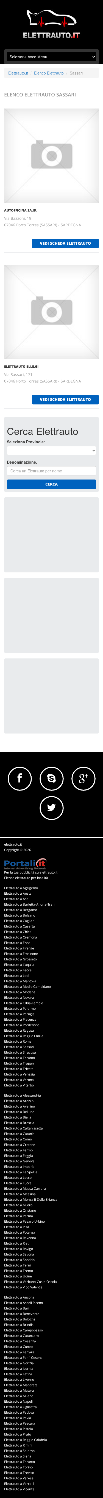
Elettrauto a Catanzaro (21, 1335)
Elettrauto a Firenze (19, 948)
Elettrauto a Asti (16, 899)
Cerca (51, 484)
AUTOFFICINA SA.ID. (20, 210)
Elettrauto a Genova (19, 1161)
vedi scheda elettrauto (65, 243)
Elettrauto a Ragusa (19, 1030)
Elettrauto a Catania (19, 1133)
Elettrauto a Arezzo (19, 1100)
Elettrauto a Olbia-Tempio (23, 1003)
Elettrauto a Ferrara (19, 1352)
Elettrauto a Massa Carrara (25, 1188)
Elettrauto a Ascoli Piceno (23, 1302)
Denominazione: (22, 462)
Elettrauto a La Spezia (20, 1172)
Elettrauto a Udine (18, 1276)
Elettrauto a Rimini (18, 1445)
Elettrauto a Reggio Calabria (25, 1439)
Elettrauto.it (18, 73)
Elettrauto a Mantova (20, 981)
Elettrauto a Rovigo (18, 1248)
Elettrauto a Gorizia (19, 1363)
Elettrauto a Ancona (19, 1297)
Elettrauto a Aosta (18, 893)
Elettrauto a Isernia (18, 1368)
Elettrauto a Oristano (20, 1210)
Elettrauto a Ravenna (20, 1238)
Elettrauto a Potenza (19, 1232)
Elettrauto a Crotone (19, 1144)
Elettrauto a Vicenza (19, 1489)
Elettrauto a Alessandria (22, 1095)
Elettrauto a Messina (20, 1194)
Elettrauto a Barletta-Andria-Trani (29, 904)
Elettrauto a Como (18, 1139)
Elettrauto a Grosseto (20, 959)
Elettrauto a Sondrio (19, 1259)
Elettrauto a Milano (18, 1396)
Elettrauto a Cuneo (18, 1346)
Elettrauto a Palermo (20, 1008)
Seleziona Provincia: (26, 441)
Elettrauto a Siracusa (20, 1052)
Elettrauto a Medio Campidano (27, 986)
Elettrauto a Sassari (19, 1047)
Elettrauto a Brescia (19, 1122)
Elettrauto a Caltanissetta (23, 1128)
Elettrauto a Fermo (18, 1150)
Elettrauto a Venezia (19, 1074)
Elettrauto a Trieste (19, 1068)
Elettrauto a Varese (19, 1478)
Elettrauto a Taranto (19, 1461)
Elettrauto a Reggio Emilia (23, 1036)
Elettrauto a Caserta (19, 926)
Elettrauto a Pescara (19, 1423)
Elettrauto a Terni (17, 1265)
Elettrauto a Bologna (19, 1319)
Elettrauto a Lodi (16, 975)
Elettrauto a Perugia (19, 1014)
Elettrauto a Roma (18, 1041)
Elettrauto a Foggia (18, 1155)
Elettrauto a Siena (17, 1456)
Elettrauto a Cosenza (20, 1341)
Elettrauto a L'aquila (19, 964)
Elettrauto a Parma (18, 1216)
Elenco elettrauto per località (26, 877)
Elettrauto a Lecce (18, 970)
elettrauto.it (13, 844)
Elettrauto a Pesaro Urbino (24, 1221)
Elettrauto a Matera (19, 1390)
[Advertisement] (48, 534)
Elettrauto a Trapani (19, 1063)
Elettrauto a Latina (18, 1374)
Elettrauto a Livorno (19, 1379)
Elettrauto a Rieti (16, 1243)
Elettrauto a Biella (17, 1117)
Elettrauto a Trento (18, 1270)
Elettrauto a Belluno (19, 1111)
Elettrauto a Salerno (19, 1450)
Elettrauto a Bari (16, 1308)
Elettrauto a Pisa (16, 1227)
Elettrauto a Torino (18, 1467)
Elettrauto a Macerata (21, 1385)
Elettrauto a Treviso (19, 1472)
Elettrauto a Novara (19, 997)
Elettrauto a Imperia (19, 1166)
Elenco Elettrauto (49, 73)
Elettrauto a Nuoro (18, 1205)
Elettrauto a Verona (19, 1079)
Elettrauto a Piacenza (20, 1019)
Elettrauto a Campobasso (23, 1330)
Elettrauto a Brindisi (19, 1324)
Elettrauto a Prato (17, 1434)
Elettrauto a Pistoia (18, 1428)
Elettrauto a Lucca (18, 1183)
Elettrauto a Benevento (21, 1313)
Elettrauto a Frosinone (21, 953)
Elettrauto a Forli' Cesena (23, 1357)
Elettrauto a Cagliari (19, 920)
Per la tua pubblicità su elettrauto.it (30, 872)
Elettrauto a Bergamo (20, 910)
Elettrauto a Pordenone (22, 1025)
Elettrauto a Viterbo (19, 1085)
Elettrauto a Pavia (17, 1418)
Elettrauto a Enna (17, 942)
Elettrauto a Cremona (20, 937)
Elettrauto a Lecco (18, 1177)
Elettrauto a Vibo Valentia (23, 1287)
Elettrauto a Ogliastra (20, 1407)
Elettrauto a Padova (19, 1412)
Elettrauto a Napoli (18, 1401)
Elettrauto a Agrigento (21, 888)
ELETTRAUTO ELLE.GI (21, 366)
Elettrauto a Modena (19, 992)
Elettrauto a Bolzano (19, 915)
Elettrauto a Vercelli (19, 1483)
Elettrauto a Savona (19, 1254)
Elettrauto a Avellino (19, 1106)
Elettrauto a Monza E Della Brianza (30, 1199)
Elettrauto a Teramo (19, 1057)
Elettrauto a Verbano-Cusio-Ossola (30, 1281)
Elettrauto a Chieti (18, 931)
